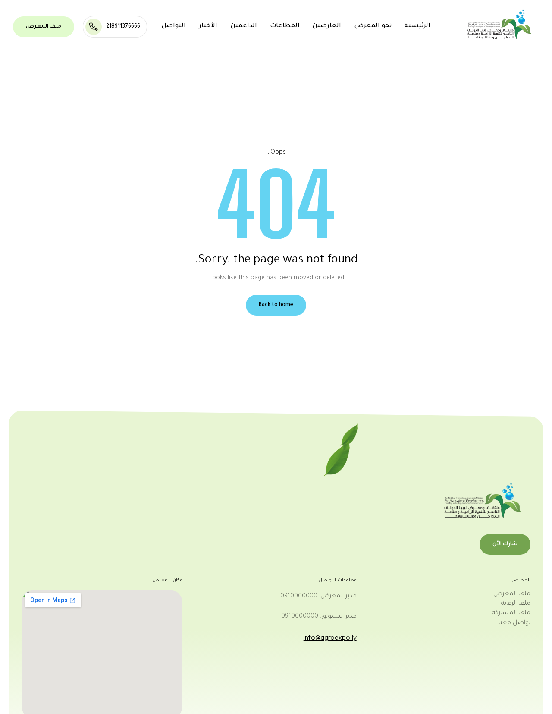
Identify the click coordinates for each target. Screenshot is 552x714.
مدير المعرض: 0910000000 (318, 596)
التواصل (174, 26)
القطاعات (285, 26)
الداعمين (244, 26)
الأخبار (208, 26)
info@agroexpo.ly (330, 637)
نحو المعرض (373, 26)
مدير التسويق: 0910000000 (319, 616)
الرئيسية (417, 26)
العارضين (327, 26)
